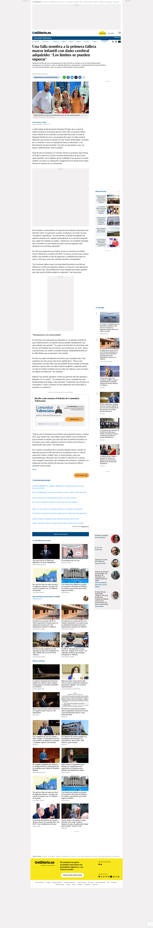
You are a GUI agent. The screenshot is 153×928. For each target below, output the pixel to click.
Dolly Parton (95, 1)
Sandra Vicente (65, 772)
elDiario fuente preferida (106, 856)
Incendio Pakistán (69, 1)
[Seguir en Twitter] (102, 876)
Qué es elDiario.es (40, 882)
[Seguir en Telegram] (106, 876)
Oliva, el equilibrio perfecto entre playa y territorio (101, 230)
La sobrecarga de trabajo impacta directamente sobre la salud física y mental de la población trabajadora (101, 243)
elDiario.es (64, 716)
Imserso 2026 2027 (51, 856)
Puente (78, 856)
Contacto (68, 884)
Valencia (34, 469)
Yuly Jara (41, 592)
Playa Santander (87, 856)
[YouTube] (119, 41)
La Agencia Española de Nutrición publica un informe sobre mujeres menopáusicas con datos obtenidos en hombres (45, 684)
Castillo (82, 856)
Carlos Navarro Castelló (39, 122)
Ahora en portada (39, 661)
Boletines (80, 884)
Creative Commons (81, 882)
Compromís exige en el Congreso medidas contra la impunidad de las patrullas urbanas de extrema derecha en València (109, 381)
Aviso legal (90, 882)
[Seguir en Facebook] (103, 876)
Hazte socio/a (102, 33)
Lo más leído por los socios (42, 540)
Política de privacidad (100, 882)
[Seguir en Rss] (118, 876)
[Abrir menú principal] (120, 33)
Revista (74, 884)
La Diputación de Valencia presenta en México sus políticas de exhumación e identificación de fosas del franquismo (108, 459)
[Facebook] (68, 77)
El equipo (48, 882)
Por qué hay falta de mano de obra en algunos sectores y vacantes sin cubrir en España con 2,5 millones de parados (45, 587)
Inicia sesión (111, 33)
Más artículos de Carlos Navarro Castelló (46, 596)
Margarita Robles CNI (53, 1)
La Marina (104, 41)
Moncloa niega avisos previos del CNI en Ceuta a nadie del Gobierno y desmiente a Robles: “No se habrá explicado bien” (74, 684)
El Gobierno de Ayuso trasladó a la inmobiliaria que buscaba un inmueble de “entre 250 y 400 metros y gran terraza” (74, 739)
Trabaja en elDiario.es (57, 882)
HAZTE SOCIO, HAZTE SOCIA (72, 875)
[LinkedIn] (79, 77)
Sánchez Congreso (61, 1)
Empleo (80, 1)
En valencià (35, 41)
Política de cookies (60, 884)
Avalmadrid (76, 1)
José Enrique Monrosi (67, 689)
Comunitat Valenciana (43, 38)
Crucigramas (44, 856)
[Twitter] (113, 41)
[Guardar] (83, 77)
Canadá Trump (102, 1)
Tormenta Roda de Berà (87, 1)
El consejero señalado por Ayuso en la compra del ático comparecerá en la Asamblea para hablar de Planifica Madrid (46, 767)
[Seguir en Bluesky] (99, 876)
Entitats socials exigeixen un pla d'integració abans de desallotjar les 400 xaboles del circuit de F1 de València (46, 652)
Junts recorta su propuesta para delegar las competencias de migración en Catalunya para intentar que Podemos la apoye (73, 767)
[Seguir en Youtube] (111, 876)
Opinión (78, 41)
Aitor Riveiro (77, 689)
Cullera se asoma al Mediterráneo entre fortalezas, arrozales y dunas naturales (101, 199)
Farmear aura (73, 856)
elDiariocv (102, 387)
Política (64, 41)
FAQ (108, 882)
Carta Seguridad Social (65, 856)
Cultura (71, 41)
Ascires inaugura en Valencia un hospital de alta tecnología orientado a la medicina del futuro (101, 221)
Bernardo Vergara (66, 562)
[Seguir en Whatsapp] (116, 876)
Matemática (58, 856)
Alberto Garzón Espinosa (39, 564)
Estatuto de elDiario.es (69, 882)
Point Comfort (94, 856)
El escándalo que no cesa (70, 560)
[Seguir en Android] (99, 864)
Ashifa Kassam (65, 592)
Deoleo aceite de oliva (117, 1)
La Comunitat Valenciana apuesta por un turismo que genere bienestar (101, 210)
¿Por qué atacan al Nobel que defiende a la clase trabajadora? (44, 561)
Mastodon (95, 884)
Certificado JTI (87, 884)
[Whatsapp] (64, 77)
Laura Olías (36, 592)
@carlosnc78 (38, 599)
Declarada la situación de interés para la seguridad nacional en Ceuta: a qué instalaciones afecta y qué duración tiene (74, 712)
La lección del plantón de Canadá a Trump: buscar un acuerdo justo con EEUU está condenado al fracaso (46, 822)
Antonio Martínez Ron (38, 689)
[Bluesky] (72, 77)
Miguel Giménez (104, 333)
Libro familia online (116, 856)
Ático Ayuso (45, 1)
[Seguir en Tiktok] (114, 876)
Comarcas (55, 41)
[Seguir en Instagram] (108, 876)
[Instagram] (116, 41)
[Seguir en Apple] (101, 864)
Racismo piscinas (109, 1)
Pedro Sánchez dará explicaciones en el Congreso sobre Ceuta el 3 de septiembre (46, 711)
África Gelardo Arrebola (39, 772)
